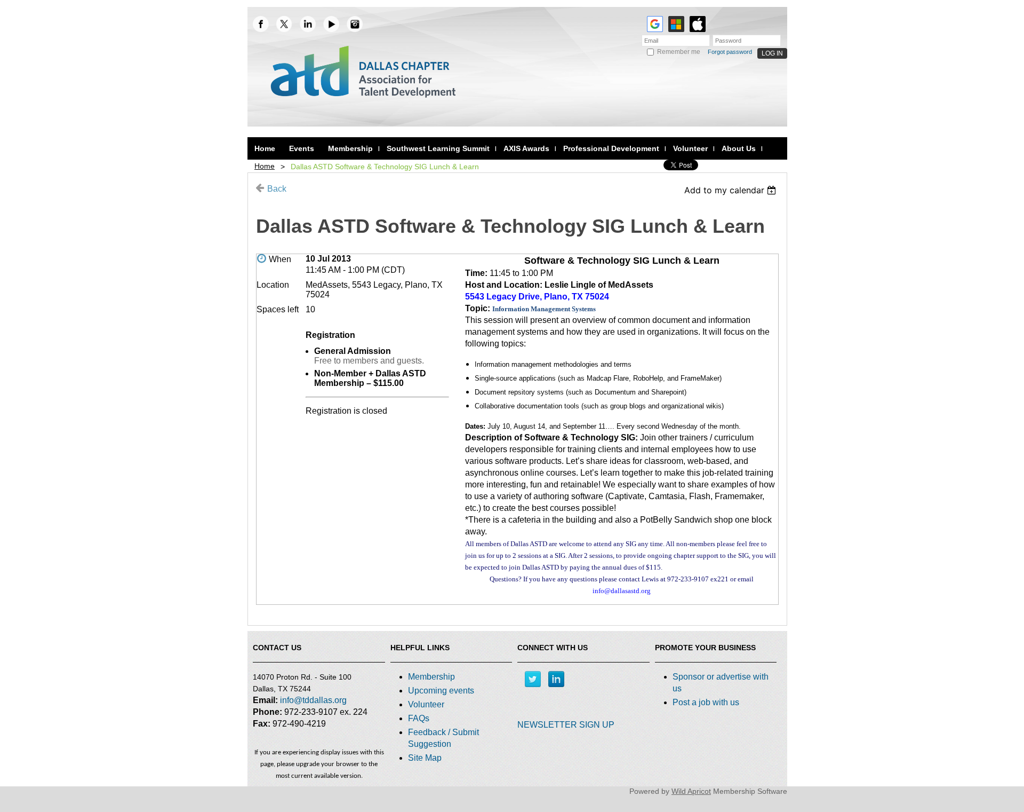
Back (276, 188)
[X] (284, 24)
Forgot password (730, 52)
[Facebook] (261, 24)
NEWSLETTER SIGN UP (565, 724)
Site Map (425, 757)
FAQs (418, 718)
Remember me (678, 52)
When (280, 259)
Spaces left (278, 309)
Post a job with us (706, 702)
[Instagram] (355, 24)
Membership (431, 676)
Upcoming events (441, 690)
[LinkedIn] (308, 24)
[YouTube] (331, 24)
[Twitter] (533, 679)
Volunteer (426, 704)
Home (264, 166)
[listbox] (731, 190)
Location (273, 284)
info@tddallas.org (313, 700)
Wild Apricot (691, 791)
